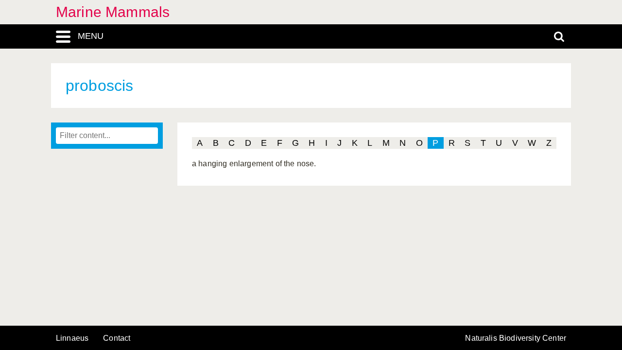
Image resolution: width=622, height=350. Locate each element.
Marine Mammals (113, 12)
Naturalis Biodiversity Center (515, 338)
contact (116, 338)
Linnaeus (72, 338)
